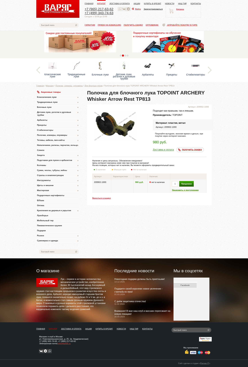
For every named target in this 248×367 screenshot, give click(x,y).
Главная (89, 4)
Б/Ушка (40, 200)
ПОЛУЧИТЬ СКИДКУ (192, 150)
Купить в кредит (152, 4)
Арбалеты (58, 120)
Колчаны (58, 165)
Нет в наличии (140, 169)
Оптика (40, 205)
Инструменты (58, 180)
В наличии (100, 169)
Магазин (50, 86)
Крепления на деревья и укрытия (58, 210)
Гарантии (90, 25)
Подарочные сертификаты (50, 195)
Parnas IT (204, 363)
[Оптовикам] (80, 53)
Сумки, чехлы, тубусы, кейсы (58, 170)
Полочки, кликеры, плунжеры (69, 86)
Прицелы (58, 125)
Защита (58, 155)
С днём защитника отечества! (130, 301)
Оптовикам (152, 25)
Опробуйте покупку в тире (182, 25)
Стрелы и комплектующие (58, 175)
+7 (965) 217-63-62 (99, 9)
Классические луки (58, 97)
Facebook (185, 285)
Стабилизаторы (58, 130)
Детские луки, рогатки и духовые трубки (58, 113)
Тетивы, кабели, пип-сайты (58, 140)
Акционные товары (51, 92)
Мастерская (58, 190)
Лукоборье (42, 215)
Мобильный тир (45, 220)
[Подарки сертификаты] (168, 53)
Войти (138, 9)
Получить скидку (133, 25)
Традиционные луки (58, 102)
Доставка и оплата (120, 4)
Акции (137, 4)
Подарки (41, 230)
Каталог (101, 4)
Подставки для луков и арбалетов (58, 160)
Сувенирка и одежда (58, 240)
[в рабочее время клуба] (120, 9)
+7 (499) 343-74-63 (99, 13)
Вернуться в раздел (101, 198)
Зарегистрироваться (153, 9)
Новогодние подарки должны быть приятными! (139, 279)
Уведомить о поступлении (185, 190)
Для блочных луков (93, 86)
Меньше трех (120, 169)
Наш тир (182, 4)
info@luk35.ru (64, 343)
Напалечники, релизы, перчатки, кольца (58, 145)
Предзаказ (186, 184)
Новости (169, 4)
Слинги (40, 150)
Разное (58, 235)
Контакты (196, 4)
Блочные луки (58, 107)
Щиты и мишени (58, 185)
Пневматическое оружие (49, 225)
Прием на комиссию (109, 25)
